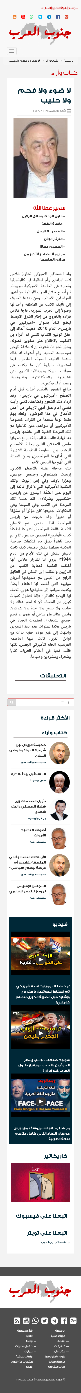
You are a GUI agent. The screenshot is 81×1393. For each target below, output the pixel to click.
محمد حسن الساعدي (33, 762)
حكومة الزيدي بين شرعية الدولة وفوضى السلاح (27, 750)
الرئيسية (69, 60)
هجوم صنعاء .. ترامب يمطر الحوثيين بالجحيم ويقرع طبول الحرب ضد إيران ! (44, 1065)
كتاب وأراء (52, 60)
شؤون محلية (25, 1330)
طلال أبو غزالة (38, 780)
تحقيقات (59, 1346)
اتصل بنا (46, 8)
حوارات (28, 1351)
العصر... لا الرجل (50, 231)
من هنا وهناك (57, 1361)
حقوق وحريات (24, 1346)
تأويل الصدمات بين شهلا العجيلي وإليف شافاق (28, 806)
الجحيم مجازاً (51, 247)
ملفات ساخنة (24, 1356)
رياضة (29, 1341)
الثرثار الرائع (53, 239)
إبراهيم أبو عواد (36, 818)
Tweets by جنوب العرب (55, 1242)
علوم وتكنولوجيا (55, 1356)
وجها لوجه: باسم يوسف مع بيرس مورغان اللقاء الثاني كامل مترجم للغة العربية (42, 1133)
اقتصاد (61, 1341)
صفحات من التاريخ (22, 1361)
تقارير (29, 1335)
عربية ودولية (58, 1335)
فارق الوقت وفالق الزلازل (42, 216)
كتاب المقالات (56, 1366)
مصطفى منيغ (37, 842)
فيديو (60, 924)
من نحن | (72, 8)
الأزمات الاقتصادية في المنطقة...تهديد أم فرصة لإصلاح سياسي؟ (27, 862)
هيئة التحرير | (59, 8)
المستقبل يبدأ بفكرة (28, 774)
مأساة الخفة (52, 224)
